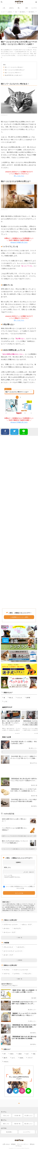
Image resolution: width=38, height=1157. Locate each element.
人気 (4, 8)
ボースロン (7, 928)
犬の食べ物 (17, 1115)
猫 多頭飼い (9, 1132)
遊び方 (5, 1058)
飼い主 (11, 697)
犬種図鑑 (19, 960)
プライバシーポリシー (23, 1144)
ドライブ (30, 1058)
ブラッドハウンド (8, 947)
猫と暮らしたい (28, 1123)
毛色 (34, 1054)
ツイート (14, 433)
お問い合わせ (6, 1144)
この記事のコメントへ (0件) (19, 617)
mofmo (19, 2)
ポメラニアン (17, 928)
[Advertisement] (19, 522)
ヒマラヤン (17, 973)
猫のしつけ (6, 1123)
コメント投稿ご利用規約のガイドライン (17, 886)
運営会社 (32, 1144)
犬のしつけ (6, 1115)
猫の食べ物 (17, 1123)
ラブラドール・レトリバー (11, 924)
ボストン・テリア (27, 924)
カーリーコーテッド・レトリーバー (13, 951)
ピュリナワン (26, 1132)
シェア (5, 433)
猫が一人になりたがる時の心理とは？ (15, 70)
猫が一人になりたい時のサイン (13, 72)
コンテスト (34, 8)
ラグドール (7, 973)
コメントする (19, 893)
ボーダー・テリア (8, 955)
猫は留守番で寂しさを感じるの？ (13, 75)
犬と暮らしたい (28, 1115)
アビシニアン (27, 973)
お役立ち (11, 8)
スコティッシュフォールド (21, 970)
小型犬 (20, 1054)
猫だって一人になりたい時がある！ (14, 67)
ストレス (19, 697)
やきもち (6, 1061)
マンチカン (7, 970)
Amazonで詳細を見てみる (19, 242)
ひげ (27, 1054)
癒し (19, 8)
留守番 (28, 697)
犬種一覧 (19, 937)
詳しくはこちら (19, 176)
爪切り (12, 1054)
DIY (5, 1054)
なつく (13, 1058)
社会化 (21, 1058)
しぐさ (5, 701)
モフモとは (18, 1146)
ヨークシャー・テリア (9, 932)
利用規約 (13, 1144)
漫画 (26, 8)
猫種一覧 (19, 979)
